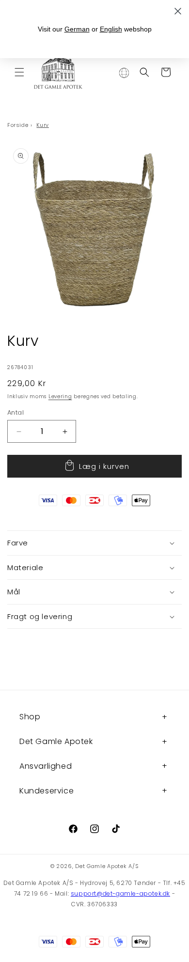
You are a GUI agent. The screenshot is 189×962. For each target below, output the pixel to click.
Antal (15, 412)
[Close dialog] (178, 11)
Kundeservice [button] (46, 790)
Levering (60, 396)
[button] (19, 72)
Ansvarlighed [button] (45, 766)
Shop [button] (29, 716)
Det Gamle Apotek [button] (56, 741)
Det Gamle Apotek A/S (107, 866)
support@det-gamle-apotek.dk (120, 893)
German (77, 29)
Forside (17, 125)
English (111, 29)
